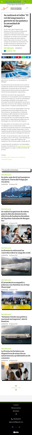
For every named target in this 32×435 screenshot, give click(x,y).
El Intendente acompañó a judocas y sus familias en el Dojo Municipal (15, 284)
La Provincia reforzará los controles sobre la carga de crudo (16, 251)
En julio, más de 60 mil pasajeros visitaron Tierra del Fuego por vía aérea (15, 179)
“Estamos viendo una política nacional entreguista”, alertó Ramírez (14, 319)
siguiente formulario (23, 146)
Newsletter (16, 411)
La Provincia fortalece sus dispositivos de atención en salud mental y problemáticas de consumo (15, 354)
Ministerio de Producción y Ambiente (13, 157)
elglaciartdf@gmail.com (16, 422)
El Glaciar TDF (11, 51)
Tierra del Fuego (6, 159)
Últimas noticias (16, 408)
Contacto (16, 405)
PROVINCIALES (9, 48)
